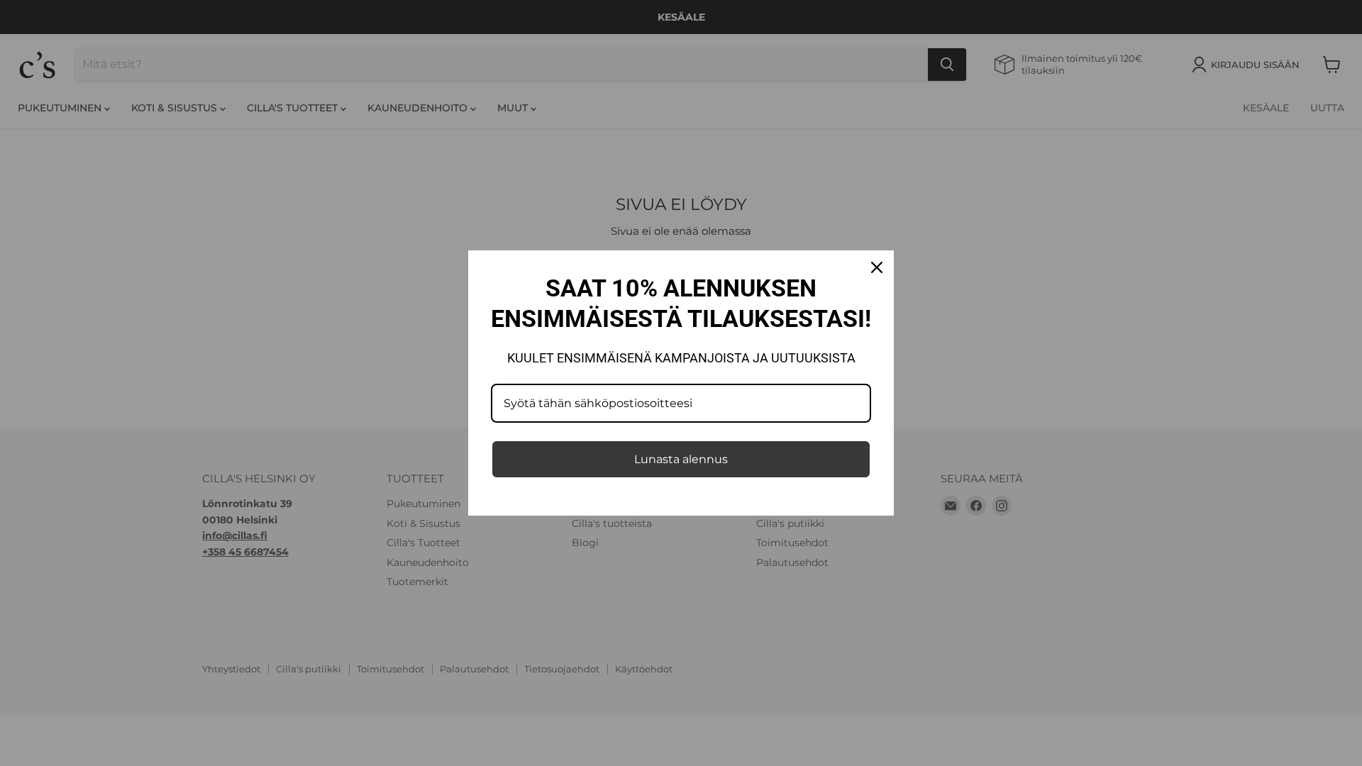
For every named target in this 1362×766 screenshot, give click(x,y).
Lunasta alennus (681, 459)
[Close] (877, 267)
